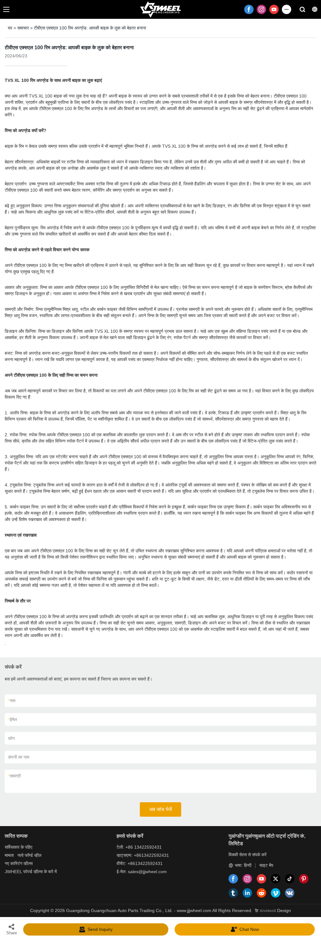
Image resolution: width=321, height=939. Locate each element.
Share (11, 933)
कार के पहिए (22, 847)
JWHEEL (13, 871)
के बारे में (50, 871)
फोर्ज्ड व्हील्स (33, 871)
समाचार (23, 27)
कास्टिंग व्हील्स (21, 863)
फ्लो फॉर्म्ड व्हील (29, 855)
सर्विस (9, 847)
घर (10, 27)
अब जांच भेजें (160, 809)
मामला (9, 855)
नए (7, 863)
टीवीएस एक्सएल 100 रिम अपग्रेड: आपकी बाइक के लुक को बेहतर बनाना (90, 27)
